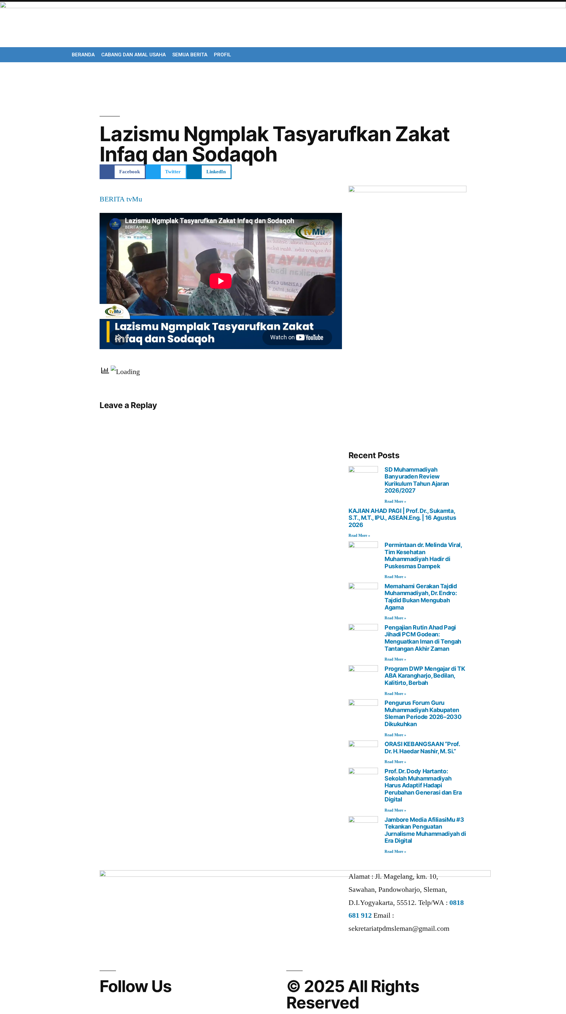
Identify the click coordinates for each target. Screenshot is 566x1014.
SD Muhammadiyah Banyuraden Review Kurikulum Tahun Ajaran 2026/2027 (417, 480)
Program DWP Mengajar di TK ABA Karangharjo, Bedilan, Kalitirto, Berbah (425, 675)
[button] (123, 171)
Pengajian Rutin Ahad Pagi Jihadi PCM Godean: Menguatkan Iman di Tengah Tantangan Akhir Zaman (423, 638)
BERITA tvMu (121, 199)
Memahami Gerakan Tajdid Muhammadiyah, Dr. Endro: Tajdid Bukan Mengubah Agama (421, 597)
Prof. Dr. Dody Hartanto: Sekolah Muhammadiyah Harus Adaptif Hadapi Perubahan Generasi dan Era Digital (423, 785)
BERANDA (83, 55)
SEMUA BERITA (189, 55)
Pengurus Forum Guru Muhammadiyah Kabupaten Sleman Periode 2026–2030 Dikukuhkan (423, 713)
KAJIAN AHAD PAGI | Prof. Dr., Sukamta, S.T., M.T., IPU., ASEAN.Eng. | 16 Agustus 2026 (402, 517)
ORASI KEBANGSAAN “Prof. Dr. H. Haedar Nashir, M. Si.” (422, 748)
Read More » (395, 501)
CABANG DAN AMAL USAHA (133, 55)
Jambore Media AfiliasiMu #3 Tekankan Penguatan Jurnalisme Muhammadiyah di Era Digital (425, 830)
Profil (222, 55)
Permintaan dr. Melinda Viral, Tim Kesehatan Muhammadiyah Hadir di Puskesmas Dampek (423, 555)
